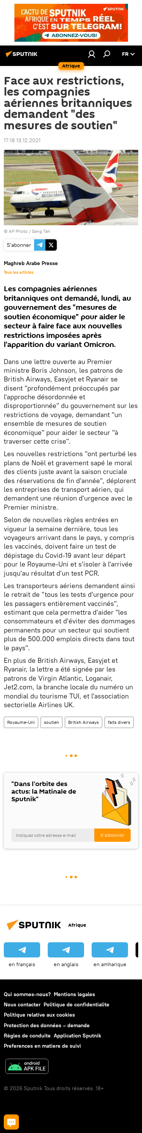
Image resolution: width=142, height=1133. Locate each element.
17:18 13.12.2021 (22, 140)
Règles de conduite (27, 1035)
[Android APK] (27, 1067)
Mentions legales (74, 994)
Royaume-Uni (21, 722)
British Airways (83, 722)
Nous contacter (22, 1004)
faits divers (119, 722)
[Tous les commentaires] (11, 1122)
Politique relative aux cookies (39, 1014)
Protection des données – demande (47, 1025)
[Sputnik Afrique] (23, 56)
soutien (51, 722)
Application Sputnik (77, 1035)
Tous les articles (18, 272)
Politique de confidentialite (76, 1004)
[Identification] (91, 53)
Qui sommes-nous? (27, 994)
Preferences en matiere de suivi (42, 1045)
